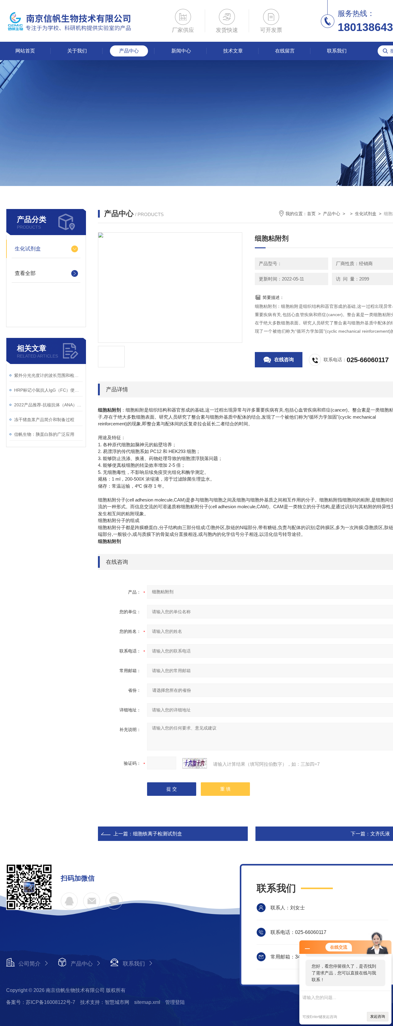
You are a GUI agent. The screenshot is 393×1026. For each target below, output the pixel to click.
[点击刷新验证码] (194, 763)
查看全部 (25, 273)
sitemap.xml (147, 1002)
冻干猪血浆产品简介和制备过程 (44, 419)
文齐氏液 (380, 833)
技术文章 (233, 50)
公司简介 (29, 964)
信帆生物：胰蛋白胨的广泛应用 (44, 434)
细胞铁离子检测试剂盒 (157, 833)
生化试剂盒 (28, 249)
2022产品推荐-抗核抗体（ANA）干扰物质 (48, 404)
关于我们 (77, 50)
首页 (311, 213)
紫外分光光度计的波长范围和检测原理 (48, 375)
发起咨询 (377, 1016)
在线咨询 (284, 359)
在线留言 (285, 50)
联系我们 (337, 50)
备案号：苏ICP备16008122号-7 (40, 1002)
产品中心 (129, 50)
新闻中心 (181, 50)
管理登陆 (175, 1002)
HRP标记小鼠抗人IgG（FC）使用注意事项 (48, 390)
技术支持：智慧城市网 (104, 1002)
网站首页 (25, 50)
